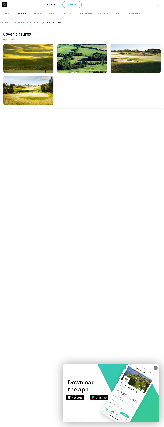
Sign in (51, 4)
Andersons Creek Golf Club (14, 22)
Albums (37, 22)
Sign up (72, 4)
